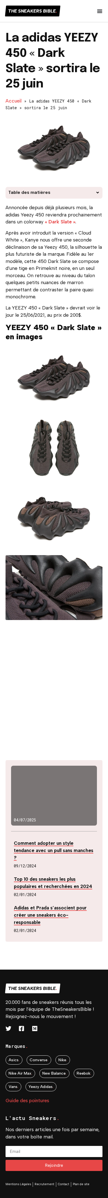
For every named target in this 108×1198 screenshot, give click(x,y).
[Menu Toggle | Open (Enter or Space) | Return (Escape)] (99, 11)
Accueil (14, 101)
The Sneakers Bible (32, 11)
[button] (98, 193)
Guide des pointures (27, 1100)
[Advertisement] (54, 693)
